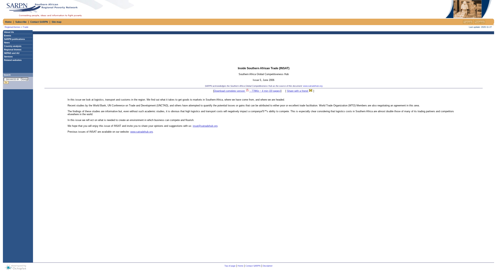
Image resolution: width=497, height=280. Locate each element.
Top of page (229, 266)
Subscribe (21, 22)
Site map (56, 22)
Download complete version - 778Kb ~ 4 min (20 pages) (247, 90)
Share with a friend (298, 90)
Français (468, 22)
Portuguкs (479, 22)
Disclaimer (268, 266)
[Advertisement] (399, 9)
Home (8, 22)
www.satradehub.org (312, 86)
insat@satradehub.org (205, 125)
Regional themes (12, 27)
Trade (25, 27)
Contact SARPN (39, 22)
